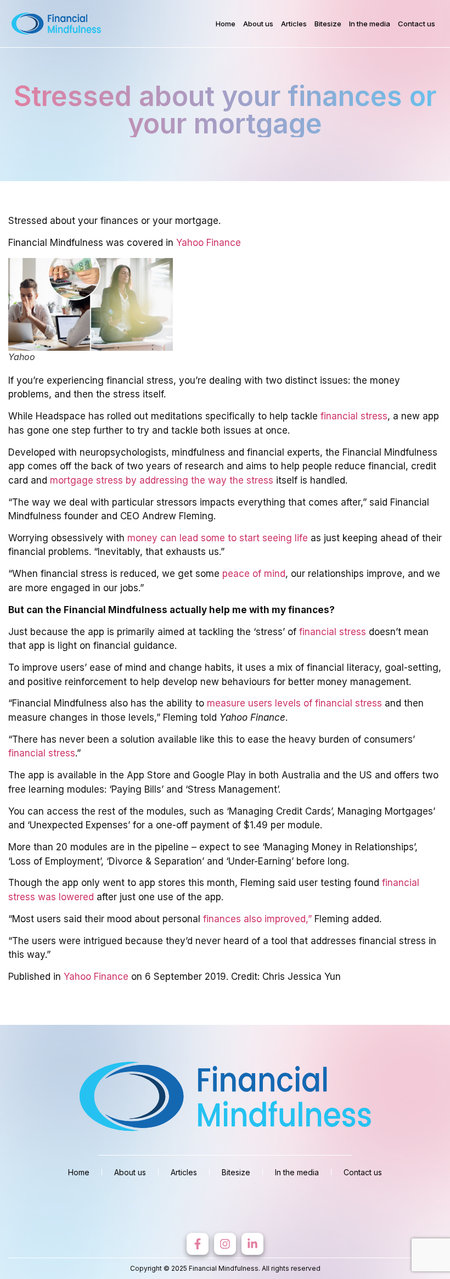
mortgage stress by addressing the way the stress (161, 480)
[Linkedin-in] (252, 1244)
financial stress (353, 416)
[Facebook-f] (198, 1244)
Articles (294, 23)
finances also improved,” (257, 918)
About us (258, 23)
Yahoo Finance (208, 242)
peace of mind (253, 573)
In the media (369, 23)
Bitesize (327, 23)
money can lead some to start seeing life (217, 537)
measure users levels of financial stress (294, 703)
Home (225, 23)
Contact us (416, 23)
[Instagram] (225, 1244)
